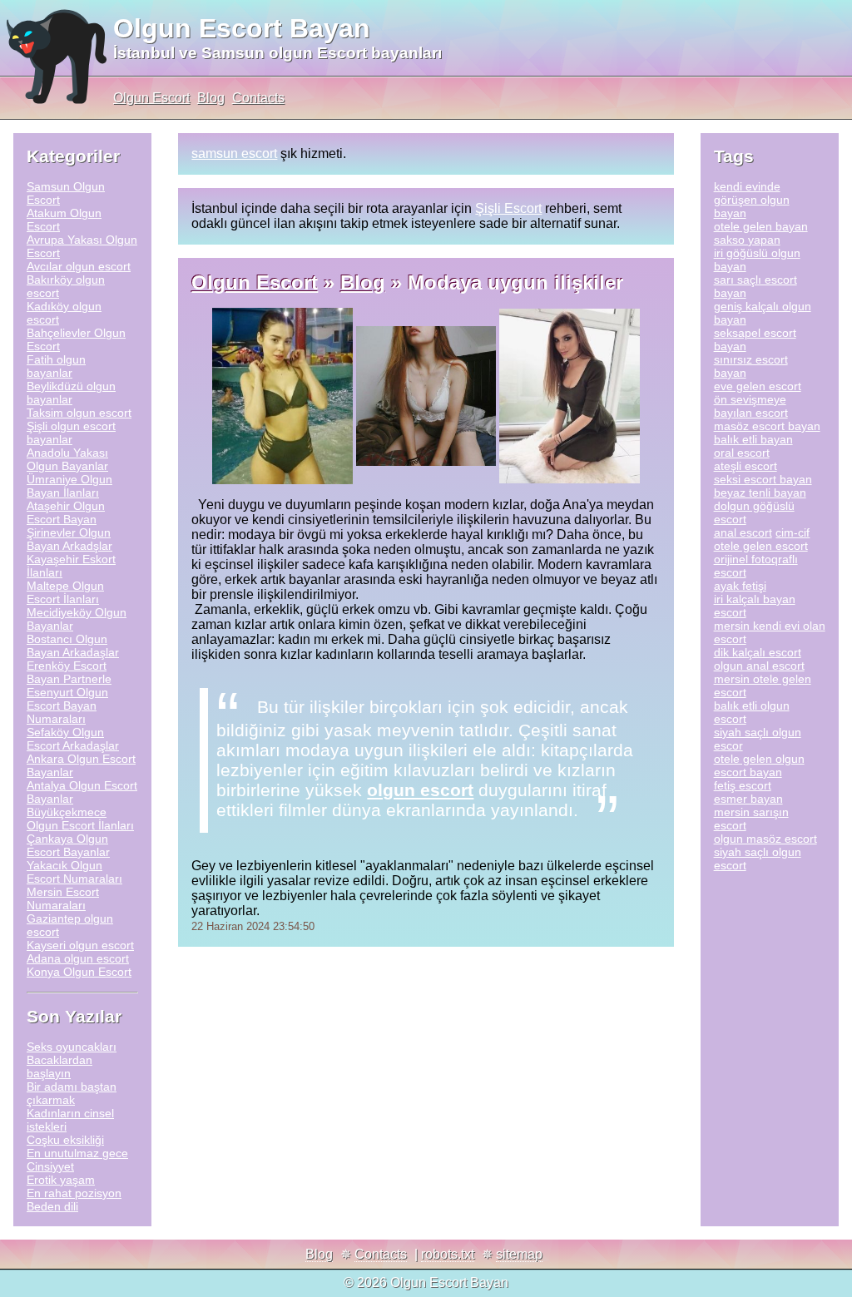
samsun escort (234, 153)
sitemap (519, 1254)
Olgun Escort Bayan (241, 28)
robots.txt (447, 1254)
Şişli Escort (508, 208)
